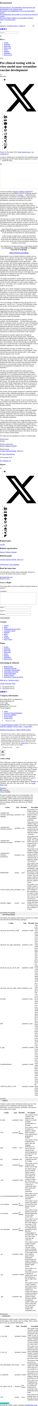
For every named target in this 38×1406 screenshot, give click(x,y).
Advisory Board (9, 675)
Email (2, 611)
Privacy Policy (8, 716)
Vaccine (2, 441)
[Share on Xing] (5, 142)
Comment (3, 591)
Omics (6, 49)
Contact (2, 683)
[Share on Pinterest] (5, 131)
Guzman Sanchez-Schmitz (8, 451)
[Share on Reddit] (5, 135)
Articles (6, 625)
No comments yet (5, 461)
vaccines (20, 195)
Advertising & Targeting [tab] (7, 912)
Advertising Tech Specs (11, 672)
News (6, 627)
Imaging (6, 51)
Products (6, 638)
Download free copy (6, 577)
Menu (3, 39)
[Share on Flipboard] (5, 149)
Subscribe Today (10, 683)
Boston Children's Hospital (8, 446)
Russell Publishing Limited (10, 725)
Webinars (7, 632)
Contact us (22, 26)
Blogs (6, 634)
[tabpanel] (19, 852)
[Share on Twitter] (21, 114)
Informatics (7, 53)
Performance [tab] (4, 1314)
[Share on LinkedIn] (5, 117)
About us (3, 26)
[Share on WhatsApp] (5, 145)
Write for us (3, 680)
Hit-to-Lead (7, 48)
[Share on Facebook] (4, 80)
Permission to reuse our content (13, 677)
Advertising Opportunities (12, 670)
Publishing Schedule (10, 668)
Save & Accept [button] (4, 1403)
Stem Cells (7, 46)
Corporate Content (9, 631)
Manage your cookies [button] (10, 720)
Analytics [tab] (3, 1098)
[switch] (1, 914)
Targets (6, 43)
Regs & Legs (8, 55)
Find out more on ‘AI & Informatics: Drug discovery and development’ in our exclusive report (17, 8)
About (6, 711)
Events (6, 636)
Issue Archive (8, 639)
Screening (7, 44)
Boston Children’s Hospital (22, 191)
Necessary (5, 790)
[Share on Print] (5, 121)
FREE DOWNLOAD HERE (19, 253)
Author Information (10, 673)
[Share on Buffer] (5, 138)
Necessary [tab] (3, 788)
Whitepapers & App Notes (12, 629)
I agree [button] (17, 747)
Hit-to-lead (7, 652)
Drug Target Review (24, 152)
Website (2, 614)
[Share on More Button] (5, 128)
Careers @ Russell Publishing (13, 713)
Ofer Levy (20, 451)
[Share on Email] (5, 124)
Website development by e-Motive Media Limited (15, 730)
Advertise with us (12, 26)
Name (2, 607)
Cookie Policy (8, 718)
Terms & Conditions (10, 715)
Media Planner (8, 666)
